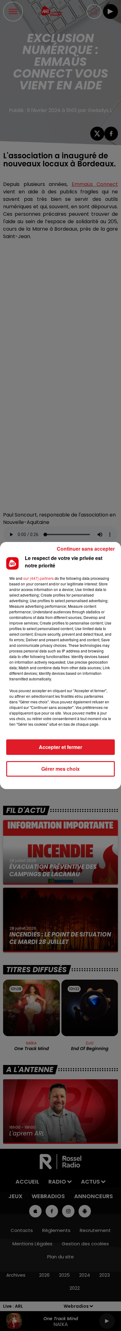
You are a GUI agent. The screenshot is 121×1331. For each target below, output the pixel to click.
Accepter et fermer (60, 747)
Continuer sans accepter (86, 548)
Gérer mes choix (60, 768)
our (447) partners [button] (38, 578)
